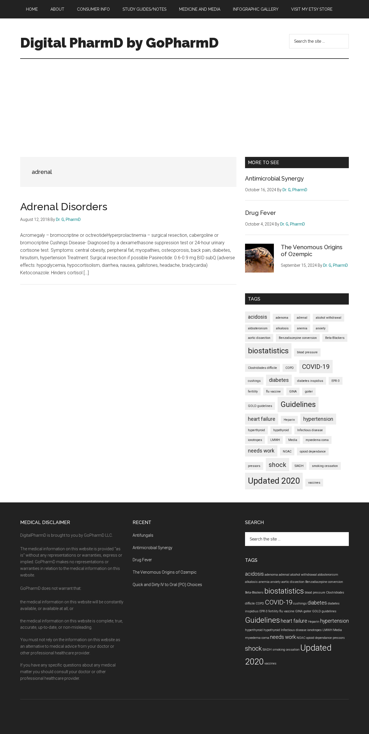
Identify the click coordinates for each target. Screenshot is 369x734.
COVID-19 (316, 366)
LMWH (275, 440)
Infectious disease (310, 430)
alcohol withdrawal (328, 318)
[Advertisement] (184, 102)
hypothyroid (281, 430)
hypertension (318, 419)
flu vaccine (273, 391)
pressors (254, 466)
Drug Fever (260, 212)
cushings (254, 381)
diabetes (279, 380)
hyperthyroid (256, 430)
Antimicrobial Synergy (274, 178)
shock (277, 464)
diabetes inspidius (310, 381)
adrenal (302, 318)
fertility (253, 391)
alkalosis (282, 328)
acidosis (257, 317)
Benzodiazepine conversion (298, 338)
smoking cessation (325, 466)
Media (292, 440)
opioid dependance (313, 451)
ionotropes (255, 440)
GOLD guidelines (260, 406)
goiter (309, 391)
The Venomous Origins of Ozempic (311, 251)
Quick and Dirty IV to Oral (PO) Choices (167, 584)
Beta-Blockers (334, 338)
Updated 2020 (274, 481)
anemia (302, 328)
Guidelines (298, 404)
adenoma (282, 318)
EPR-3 (336, 381)
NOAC (287, 451)
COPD (289, 368)
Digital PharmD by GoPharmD (119, 43)
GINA (293, 391)
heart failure (261, 419)
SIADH (299, 466)
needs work (261, 451)
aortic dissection (259, 338)
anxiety (320, 328)
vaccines (314, 483)
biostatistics (268, 350)
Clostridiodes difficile (262, 368)
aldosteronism (258, 328)
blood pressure (307, 352)
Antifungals (143, 535)
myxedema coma (317, 440)
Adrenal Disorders (63, 206)
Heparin (289, 420)
